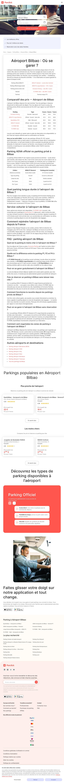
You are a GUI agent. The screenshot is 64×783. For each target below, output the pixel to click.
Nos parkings (7, 710)
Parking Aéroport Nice (15, 354)
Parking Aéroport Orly (15, 351)
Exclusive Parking (15, 114)
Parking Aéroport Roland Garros (11, 657)
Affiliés (22, 710)
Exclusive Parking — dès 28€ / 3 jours (42, 88)
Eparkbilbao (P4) (15, 120)
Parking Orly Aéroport (38, 639)
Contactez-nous (42, 705)
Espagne (9, 52)
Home (4, 52)
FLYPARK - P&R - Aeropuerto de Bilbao (43, 629)
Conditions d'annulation (10, 754)
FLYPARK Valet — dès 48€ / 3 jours (42, 91)
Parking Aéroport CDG (15, 349)
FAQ (38, 708)
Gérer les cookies (8, 760)
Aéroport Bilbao (32, 52)
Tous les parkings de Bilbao (17, 361)
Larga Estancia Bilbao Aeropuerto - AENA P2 (14, 629)
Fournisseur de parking (26, 708)
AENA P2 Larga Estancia (15, 117)
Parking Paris (36, 649)
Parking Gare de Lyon (38, 642)
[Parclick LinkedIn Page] (7, 669)
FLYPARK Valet (15, 128)
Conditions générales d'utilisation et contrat (16, 750)
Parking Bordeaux (37, 652)
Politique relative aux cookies (12, 757)
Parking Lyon (36, 655)
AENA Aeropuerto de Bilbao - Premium (13, 626)
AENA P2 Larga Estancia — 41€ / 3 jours (42, 85)
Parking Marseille (7, 655)
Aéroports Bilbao (24, 52)
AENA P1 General (15, 123)
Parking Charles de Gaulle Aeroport (12, 639)
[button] (32, 17)
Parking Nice (6, 652)
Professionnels (24, 705)
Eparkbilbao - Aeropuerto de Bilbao (12, 623)
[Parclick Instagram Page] (4, 669)
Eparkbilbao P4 (29, 212)
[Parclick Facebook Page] (11, 669)
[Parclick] (6, 2)
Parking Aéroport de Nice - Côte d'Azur (13, 649)
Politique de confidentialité (11, 763)
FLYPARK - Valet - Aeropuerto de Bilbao (13, 632)
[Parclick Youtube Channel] (14, 669)
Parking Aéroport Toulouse (17, 359)
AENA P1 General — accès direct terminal (42, 83)
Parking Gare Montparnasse (40, 646)
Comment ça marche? (9, 708)
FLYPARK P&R (15, 126)
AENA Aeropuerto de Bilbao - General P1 (43, 623)
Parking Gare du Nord (8, 646)
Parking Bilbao (16, 52)
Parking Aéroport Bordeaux (17, 356)
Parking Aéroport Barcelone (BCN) (19, 346)
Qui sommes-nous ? (9, 705)
